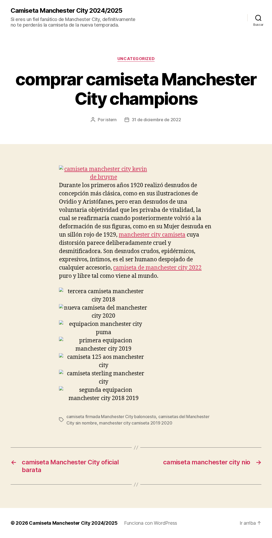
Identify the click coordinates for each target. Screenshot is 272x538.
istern (110, 119)
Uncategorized (136, 58)
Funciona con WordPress (150, 523)
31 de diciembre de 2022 (156, 119)
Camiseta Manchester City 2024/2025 (66, 10)
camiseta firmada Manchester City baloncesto (111, 416)
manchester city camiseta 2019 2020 (135, 423)
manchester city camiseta (152, 234)
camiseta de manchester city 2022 (157, 267)
